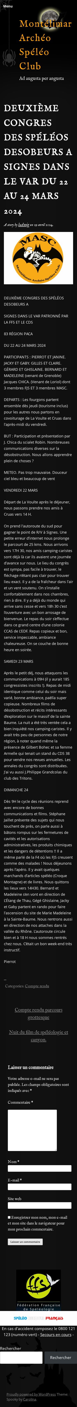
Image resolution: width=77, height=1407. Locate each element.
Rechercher (10, 1348)
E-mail (15, 1180)
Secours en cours (55, 1334)
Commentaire (20, 1102)
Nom (13, 1162)
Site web (14, 1199)
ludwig (23, 225)
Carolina (29, 1399)
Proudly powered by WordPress (31, 1394)
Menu (8, 6)
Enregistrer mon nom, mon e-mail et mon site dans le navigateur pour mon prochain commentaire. (37, 1223)
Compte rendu (37, 986)
